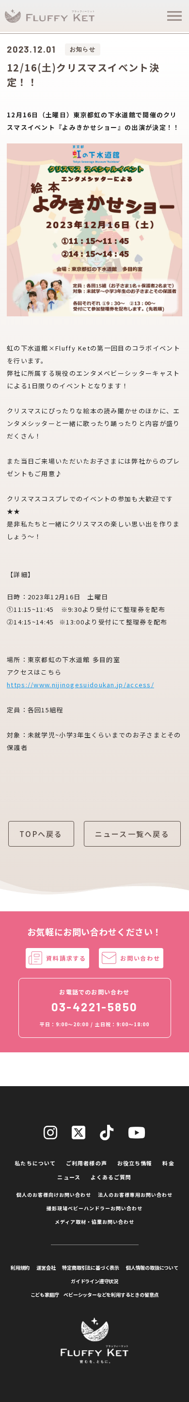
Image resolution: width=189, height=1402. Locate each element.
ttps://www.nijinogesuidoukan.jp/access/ (82, 684)
